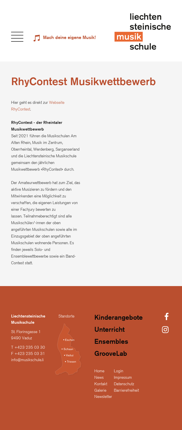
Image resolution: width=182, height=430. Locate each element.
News (99, 377)
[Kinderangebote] (118, 319)
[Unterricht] (118, 331)
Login (118, 370)
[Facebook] (166, 317)
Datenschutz (124, 383)
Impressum (123, 377)
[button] (17, 37)
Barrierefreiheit (126, 390)
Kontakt (100, 383)
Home (99, 370)
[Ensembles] (118, 343)
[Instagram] (165, 330)
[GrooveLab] (118, 355)
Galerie (100, 390)
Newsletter (103, 396)
